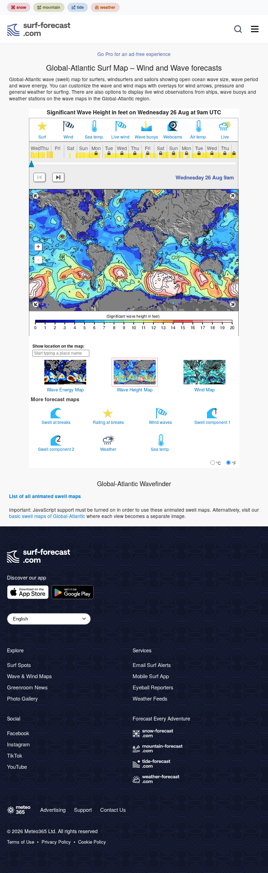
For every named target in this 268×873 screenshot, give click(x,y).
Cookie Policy (92, 842)
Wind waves (161, 422)
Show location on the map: (58, 346)
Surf (42, 137)
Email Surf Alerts (152, 664)
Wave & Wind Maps (29, 676)
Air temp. (198, 137)
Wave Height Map (134, 389)
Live (225, 137)
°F (234, 463)
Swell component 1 (213, 422)
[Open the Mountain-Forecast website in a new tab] (49, 7)
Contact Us (113, 809)
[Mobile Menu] (254, 29)
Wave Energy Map (65, 389)
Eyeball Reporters (153, 687)
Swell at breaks (57, 422)
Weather (108, 449)
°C (218, 463)
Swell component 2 (56, 449)
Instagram (18, 744)
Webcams (172, 137)
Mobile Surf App (151, 676)
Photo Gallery (22, 698)
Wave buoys (146, 137)
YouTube (17, 766)
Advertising (53, 809)
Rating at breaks (109, 422)
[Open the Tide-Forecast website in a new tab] (77, 7)
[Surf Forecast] (38, 29)
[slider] (31, 163)
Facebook (18, 733)
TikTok (14, 755)
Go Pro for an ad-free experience (134, 53)
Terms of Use (20, 842)
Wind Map (204, 389)
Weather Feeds (150, 698)
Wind (68, 137)
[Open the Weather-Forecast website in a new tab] (105, 7)
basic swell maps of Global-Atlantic (47, 515)
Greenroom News (27, 687)
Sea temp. (94, 137)
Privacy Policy (56, 842)
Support (83, 809)
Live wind (120, 137)
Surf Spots (19, 664)
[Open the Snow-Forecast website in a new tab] (18, 7)
